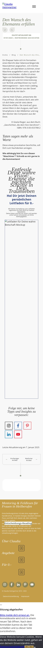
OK (26, 647)
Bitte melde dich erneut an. (15, 615)
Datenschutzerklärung (12, 646)
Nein (31, 647)
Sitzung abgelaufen (11, 609)
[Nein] (35, 647)
